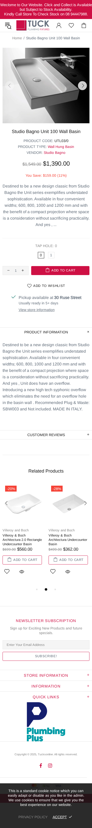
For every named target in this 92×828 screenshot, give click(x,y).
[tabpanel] (23, 534)
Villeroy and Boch (16, 530)
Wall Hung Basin (61, 147)
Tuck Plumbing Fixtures (32, 25)
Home (17, 38)
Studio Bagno (54, 152)
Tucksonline (45, 754)
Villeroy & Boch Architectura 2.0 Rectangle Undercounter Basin (22, 539)
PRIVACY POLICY (33, 817)
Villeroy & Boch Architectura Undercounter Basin (68, 539)
